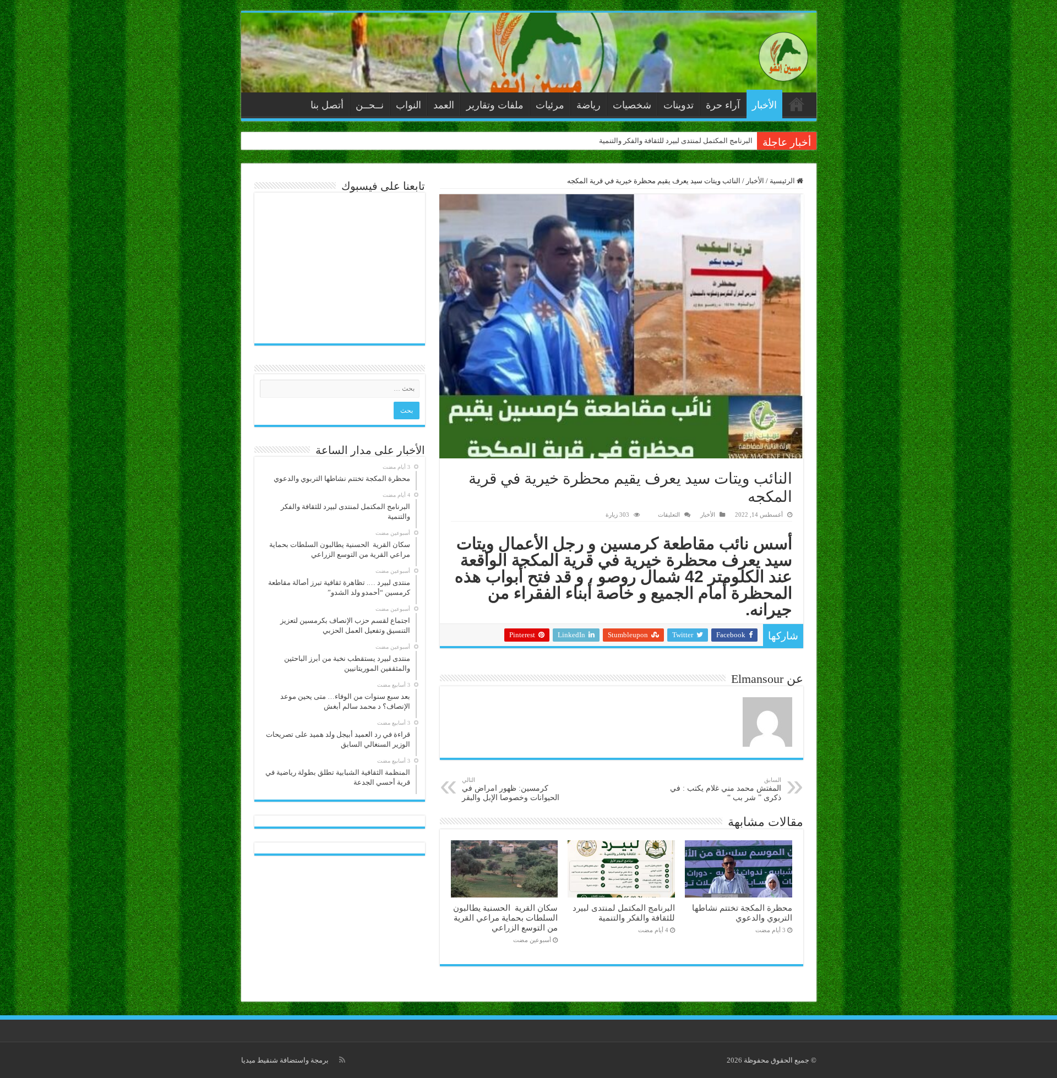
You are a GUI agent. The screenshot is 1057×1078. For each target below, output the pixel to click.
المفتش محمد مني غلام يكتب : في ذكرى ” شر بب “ (725, 789)
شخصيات (632, 105)
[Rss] (342, 1059)
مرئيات (550, 105)
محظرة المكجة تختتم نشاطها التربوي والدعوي (742, 912)
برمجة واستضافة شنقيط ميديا (285, 1060)
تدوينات (678, 105)
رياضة (588, 105)
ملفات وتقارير (495, 105)
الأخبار (764, 105)
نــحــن (370, 105)
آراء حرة (723, 105)
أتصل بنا (327, 105)
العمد (443, 105)
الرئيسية (796, 104)
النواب (408, 105)
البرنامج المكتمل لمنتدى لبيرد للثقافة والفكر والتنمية (676, 140)
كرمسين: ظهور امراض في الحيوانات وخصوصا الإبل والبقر (510, 789)
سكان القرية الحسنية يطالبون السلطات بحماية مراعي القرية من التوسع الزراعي (505, 917)
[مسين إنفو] (783, 54)
